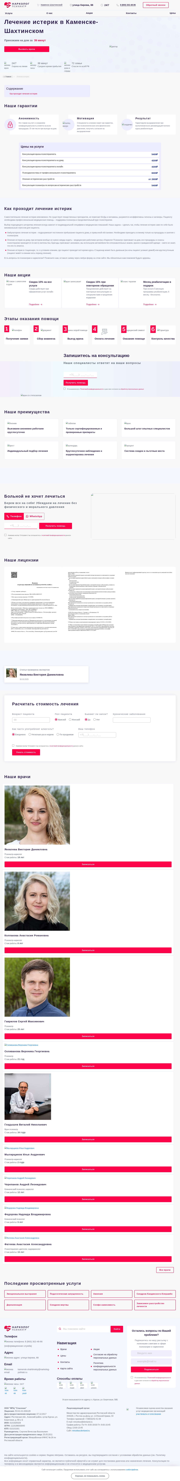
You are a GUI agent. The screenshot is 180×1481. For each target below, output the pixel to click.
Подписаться (151, 1369)
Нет (98, 720)
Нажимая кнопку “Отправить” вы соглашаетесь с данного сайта (39, 535)
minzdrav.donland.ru (81, 1431)
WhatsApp (36, 516)
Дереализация (14, 1305)
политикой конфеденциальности (53, 535)
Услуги (8, 13)
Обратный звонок (155, 5)
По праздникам (66, 735)
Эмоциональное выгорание (22, 1294)
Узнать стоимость (26, 752)
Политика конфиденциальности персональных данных (105, 1366)
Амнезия (98, 1294)
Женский (76, 720)
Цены (63, 1356)
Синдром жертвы (59, 1305)
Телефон (16, 516)
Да (89, 720)
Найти (117, 1329)
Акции (96, 1349)
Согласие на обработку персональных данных (105, 1356)
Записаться (88, 864)
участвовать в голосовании (148, 1414)
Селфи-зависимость (104, 1305)
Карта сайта (66, 1368)
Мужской (62, 720)
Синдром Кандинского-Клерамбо (155, 1294)
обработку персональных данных (132, 389)
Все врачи (165, 1270)
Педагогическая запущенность (66, 1294)
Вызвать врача (26, 49)
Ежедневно (20, 735)
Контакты (65, 1362)
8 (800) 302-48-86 (128, 5)
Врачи (63, 1349)
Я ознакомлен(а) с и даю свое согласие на (105, 389)
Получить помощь (76, 383)
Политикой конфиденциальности (91, 389)
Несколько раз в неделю (43, 735)
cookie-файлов (132, 1470)
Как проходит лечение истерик (23, 94)
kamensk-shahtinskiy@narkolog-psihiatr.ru (34, 1371)
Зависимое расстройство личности (150, 1304)
